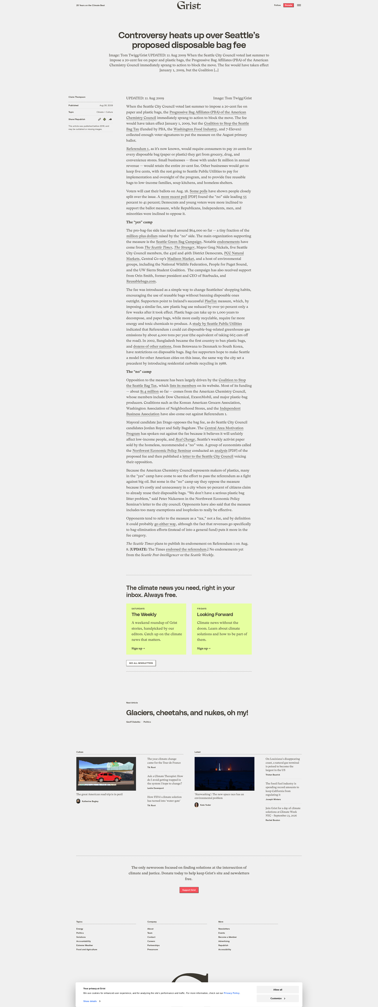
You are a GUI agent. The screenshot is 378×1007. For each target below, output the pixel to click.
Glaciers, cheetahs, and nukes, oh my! (187, 712)
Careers (151, 941)
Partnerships (153, 945)
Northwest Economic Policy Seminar (161, 451)
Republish (223, 945)
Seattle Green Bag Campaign (179, 242)
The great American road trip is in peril (99, 794)
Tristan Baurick (273, 774)
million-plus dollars (142, 236)
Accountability (83, 941)
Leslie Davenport (155, 788)
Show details (90, 1001)
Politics (147, 722)
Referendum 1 (137, 149)
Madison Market (180, 259)
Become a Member (227, 937)
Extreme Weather (84, 945)
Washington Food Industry (195, 129)
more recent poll (174, 197)
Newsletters (224, 928)
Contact (151, 937)
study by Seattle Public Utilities (217, 324)
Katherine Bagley (90, 801)
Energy (79, 928)
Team (149, 933)
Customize (276, 998)
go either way (165, 524)
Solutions (81, 937)
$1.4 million (149, 391)
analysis (221, 451)
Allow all (277, 989)
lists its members (183, 386)
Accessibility (224, 949)
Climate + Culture (105, 112)
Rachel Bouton (273, 820)
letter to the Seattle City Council (208, 456)
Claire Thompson (77, 97)
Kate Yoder (205, 805)
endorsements (228, 242)
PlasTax (211, 301)
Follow (277, 5)
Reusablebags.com (141, 281)
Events (221, 933)
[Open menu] (299, 5)
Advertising (223, 941)
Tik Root (151, 767)
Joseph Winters (273, 799)
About (150, 928)
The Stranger (184, 247)
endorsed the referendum (186, 549)
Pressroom (152, 949)
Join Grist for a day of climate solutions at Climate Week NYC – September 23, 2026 (283, 812)
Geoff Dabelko (133, 722)
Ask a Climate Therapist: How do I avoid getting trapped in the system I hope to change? (165, 780)
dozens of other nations (152, 346)
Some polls (198, 191)
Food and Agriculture (86, 949)
